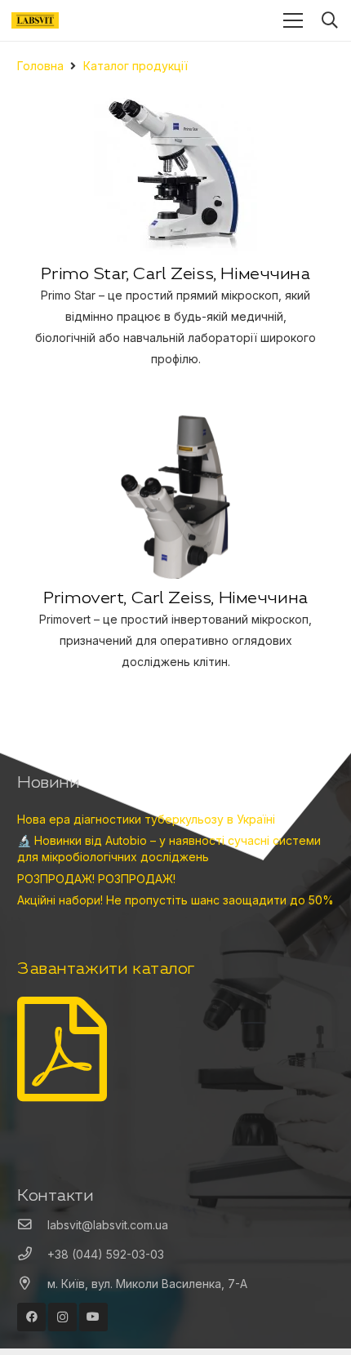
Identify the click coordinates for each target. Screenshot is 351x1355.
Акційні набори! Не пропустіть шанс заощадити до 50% (175, 900)
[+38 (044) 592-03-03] (32, 1254)
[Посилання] (35, 20)
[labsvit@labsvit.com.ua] (32, 1225)
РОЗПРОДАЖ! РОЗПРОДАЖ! (96, 879)
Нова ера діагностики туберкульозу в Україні (146, 819)
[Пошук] (330, 20)
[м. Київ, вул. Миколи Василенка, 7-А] (32, 1284)
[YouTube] (93, 1317)
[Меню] (293, 20)
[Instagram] (62, 1317)
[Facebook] (31, 1317)
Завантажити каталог (105, 967)
